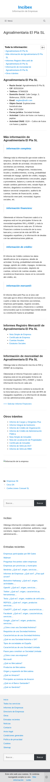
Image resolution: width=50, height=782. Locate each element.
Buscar (40, 503)
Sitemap (7, 747)
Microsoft (7, 659)
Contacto (7, 727)
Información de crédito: (19, 247)
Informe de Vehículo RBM (20, 449)
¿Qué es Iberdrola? (11, 687)
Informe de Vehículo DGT (20, 446)
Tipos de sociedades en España (17, 643)
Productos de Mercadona (14, 667)
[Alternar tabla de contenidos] (41, 47)
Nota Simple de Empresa (20, 334)
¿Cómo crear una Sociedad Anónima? (19, 627)
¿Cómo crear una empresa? (15, 655)
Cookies (7, 743)
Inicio (5, 700)
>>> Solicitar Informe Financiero (17, 404)
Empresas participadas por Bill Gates (19, 554)
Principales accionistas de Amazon (18, 679)
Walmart (7, 558)
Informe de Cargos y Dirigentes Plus (25, 422)
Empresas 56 (12, 481)
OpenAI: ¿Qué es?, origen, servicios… (20, 587)
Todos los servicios (11, 704)
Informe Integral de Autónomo (22, 425)
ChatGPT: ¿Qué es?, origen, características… (23, 609)
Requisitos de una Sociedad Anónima (19, 631)
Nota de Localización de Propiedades (25, 440)
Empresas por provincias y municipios (20, 566)
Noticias (7, 723)
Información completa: (19, 148)
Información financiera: (19, 208)
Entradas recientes (11, 719)
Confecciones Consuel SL (18, 488)
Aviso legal (8, 731)
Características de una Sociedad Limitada (21, 647)
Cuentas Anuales (16, 340)
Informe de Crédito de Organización (24, 428)
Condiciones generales (13, 735)
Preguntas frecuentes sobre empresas (20, 562)
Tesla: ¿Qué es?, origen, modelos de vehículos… (24, 599)
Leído (28, 780)
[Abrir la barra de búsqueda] (44, 20)
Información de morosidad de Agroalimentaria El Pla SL (18, 68)
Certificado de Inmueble (19, 443)
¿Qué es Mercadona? (12, 663)
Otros (5, 715)
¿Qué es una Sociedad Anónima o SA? (20, 639)
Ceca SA (10, 485)
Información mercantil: (19, 285)
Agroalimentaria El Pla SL (17, 51)
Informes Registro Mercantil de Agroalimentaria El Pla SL (19, 62)
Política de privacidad (12, 739)
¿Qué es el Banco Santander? (16, 683)
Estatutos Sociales (17, 343)
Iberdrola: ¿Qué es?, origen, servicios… (20, 570)
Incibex (25, 7)
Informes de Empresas (13, 708)
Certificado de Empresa (19, 337)
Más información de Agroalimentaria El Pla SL (24, 55)
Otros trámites (12, 73)
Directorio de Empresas (13, 712)
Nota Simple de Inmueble (20, 437)
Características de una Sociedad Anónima (21, 635)
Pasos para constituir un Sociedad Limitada (22, 651)
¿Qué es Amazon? (11, 675)
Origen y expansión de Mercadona (18, 671)
